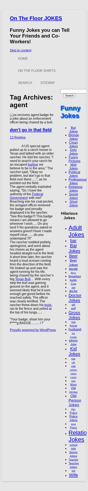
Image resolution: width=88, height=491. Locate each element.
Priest (73, 427)
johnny (73, 340)
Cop (73, 283)
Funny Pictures (74, 159)
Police (73, 413)
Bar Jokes (73, 129)
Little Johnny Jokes (73, 370)
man (73, 381)
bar (73, 240)
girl (73, 304)
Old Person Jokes (75, 400)
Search (25, 83)
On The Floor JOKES (36, 18)
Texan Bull (22, 279)
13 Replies (18, 137)
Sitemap (47, 83)
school (73, 445)
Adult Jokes (76, 231)
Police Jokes (73, 418)
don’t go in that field (31, 129)
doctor (73, 291)
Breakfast (75, 276)
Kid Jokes (74, 351)
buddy (73, 280)
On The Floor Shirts (37, 70)
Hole (73, 322)
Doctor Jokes (75, 298)
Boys (73, 273)
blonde (73, 269)
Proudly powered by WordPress (33, 330)
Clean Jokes (73, 144)
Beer (73, 256)
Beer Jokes (73, 262)
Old (73, 388)
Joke (73, 344)
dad (73, 287)
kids (73, 359)
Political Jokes (74, 174)
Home (23, 58)
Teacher (73, 459)
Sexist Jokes (73, 196)
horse (73, 325)
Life (73, 362)
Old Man (73, 392)
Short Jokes (73, 203)
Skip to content (20, 50)
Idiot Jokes (73, 166)
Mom (73, 384)
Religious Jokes (75, 188)
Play (73, 409)
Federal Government (26, 196)
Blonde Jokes (74, 137)
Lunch (73, 377)
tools (47, 305)
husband (75, 329)
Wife (73, 475)
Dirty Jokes (73, 151)
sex (73, 448)
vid (73, 470)
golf (73, 308)
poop (73, 424)
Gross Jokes (74, 315)
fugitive (33, 164)
